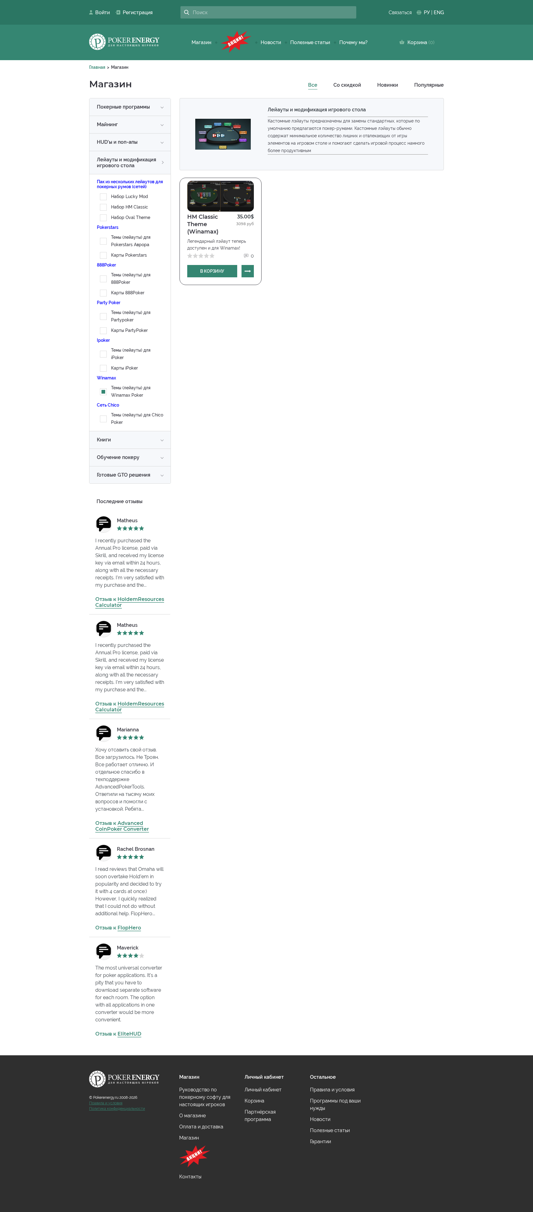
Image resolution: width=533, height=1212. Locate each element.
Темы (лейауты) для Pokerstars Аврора (131, 241)
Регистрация (135, 12)
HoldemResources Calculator (129, 602)
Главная (97, 67)
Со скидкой (347, 85)
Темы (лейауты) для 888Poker (131, 278)
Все (312, 85)
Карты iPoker (124, 368)
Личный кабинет (263, 1090)
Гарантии (320, 1141)
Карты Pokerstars (129, 255)
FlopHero (129, 928)
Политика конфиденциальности (117, 1109)
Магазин (201, 42)
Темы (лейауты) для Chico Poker (137, 418)
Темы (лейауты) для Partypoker (131, 316)
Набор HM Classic (129, 207)
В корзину (212, 271)
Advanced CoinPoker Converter (122, 826)
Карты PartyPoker (129, 330)
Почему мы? (353, 42)
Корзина (419, 42)
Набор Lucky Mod (129, 196)
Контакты (190, 1177)
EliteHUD (129, 1034)
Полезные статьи (310, 42)
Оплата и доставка (201, 1127)
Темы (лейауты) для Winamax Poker (131, 391)
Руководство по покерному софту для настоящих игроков (204, 1097)
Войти (100, 12)
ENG (439, 12)
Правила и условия (105, 1103)
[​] (236, 42)
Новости (271, 42)
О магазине (192, 1116)
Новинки (387, 85)
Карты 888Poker (127, 292)
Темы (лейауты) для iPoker (131, 354)
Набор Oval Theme (130, 217)
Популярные (429, 85)
